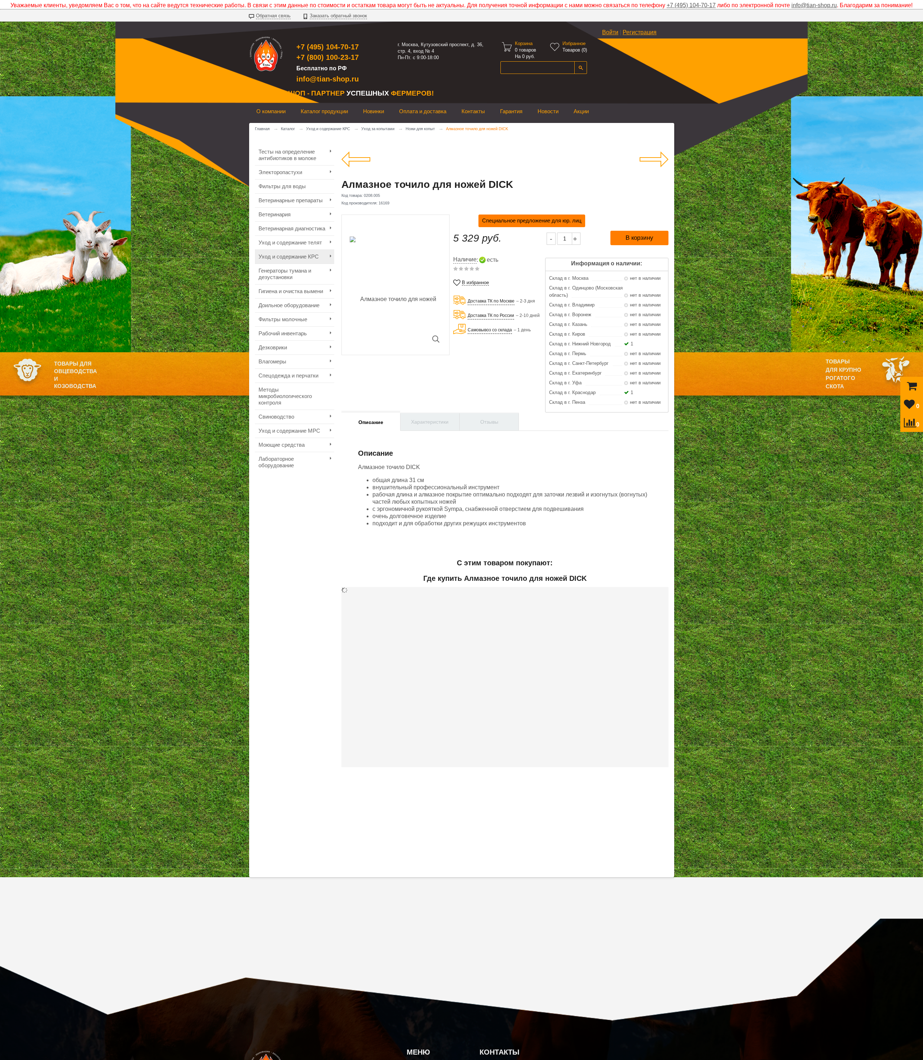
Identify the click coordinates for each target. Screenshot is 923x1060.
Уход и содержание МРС (289, 431)
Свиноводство (276, 417)
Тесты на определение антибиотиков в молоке (287, 155)
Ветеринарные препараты (291, 200)
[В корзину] (912, 388)
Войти (610, 32)
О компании (271, 111)
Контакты (473, 111)
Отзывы (489, 422)
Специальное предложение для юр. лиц (532, 220)
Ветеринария (275, 214)
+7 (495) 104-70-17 (691, 5)
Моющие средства (282, 445)
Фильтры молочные (283, 319)
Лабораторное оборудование (276, 462)
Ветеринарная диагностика (292, 228)
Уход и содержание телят (290, 242)
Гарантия (511, 111)
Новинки (373, 111)
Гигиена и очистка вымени (291, 291)
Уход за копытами (377, 129)
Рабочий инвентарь (283, 333)
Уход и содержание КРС (328, 129)
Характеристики (430, 422)
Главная (262, 129)
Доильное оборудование (289, 305)
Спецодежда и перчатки (288, 375)
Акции (581, 111)
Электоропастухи (280, 172)
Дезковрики (273, 347)
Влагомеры (272, 361)
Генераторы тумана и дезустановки (285, 274)
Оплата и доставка (422, 111)
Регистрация (640, 32)
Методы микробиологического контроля (285, 396)
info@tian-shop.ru (814, 5)
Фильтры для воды (282, 186)
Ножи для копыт (420, 129)
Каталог (288, 129)
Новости (548, 111)
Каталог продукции (324, 111)
